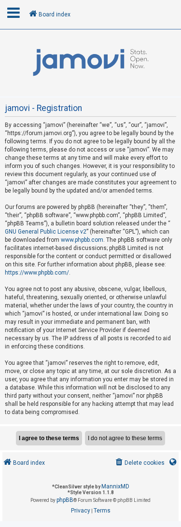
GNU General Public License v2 (45, 231)
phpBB (64, 500)
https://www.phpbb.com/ (37, 272)
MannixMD (115, 486)
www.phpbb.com (82, 239)
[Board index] (90, 63)
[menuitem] (139, 463)
